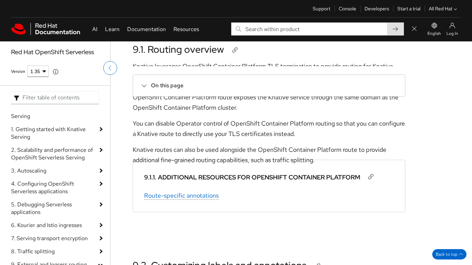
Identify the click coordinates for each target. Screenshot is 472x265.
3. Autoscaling (28, 170)
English (434, 33)
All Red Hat (440, 9)
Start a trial (409, 9)
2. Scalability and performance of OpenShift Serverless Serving (52, 153)
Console (347, 9)
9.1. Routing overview (178, 49)
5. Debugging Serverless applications (41, 208)
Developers (377, 9)
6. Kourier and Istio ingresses (46, 225)
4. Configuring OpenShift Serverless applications (42, 187)
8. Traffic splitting (33, 251)
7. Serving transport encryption (49, 238)
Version (18, 71)
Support (321, 9)
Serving (20, 116)
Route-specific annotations (181, 195)
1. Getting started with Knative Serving (48, 133)
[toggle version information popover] (55, 72)
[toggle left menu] (110, 68)
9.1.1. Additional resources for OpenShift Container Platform (252, 177)
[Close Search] (414, 29)
